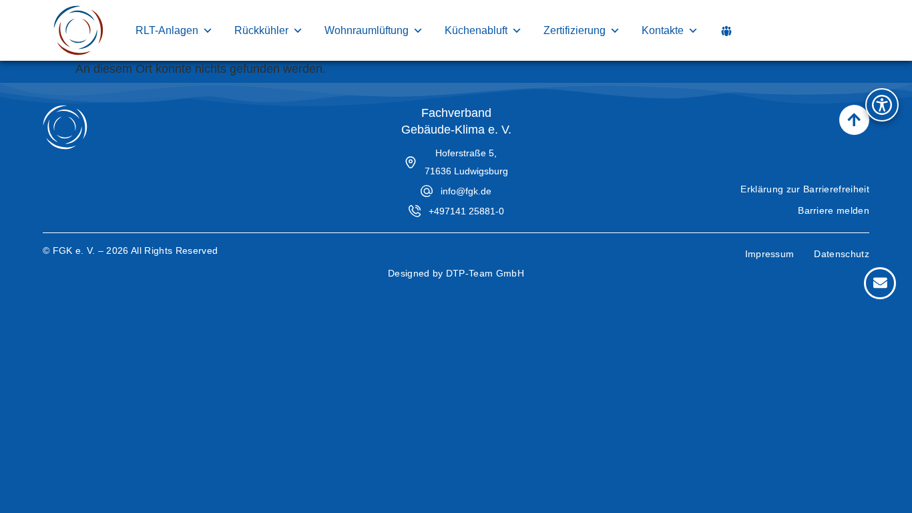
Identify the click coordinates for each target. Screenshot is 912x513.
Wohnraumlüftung (366, 30)
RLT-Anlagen (167, 30)
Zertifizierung (574, 30)
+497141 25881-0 (466, 211)
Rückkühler (261, 30)
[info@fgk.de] (427, 191)
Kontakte (663, 30)
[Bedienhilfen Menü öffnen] (882, 105)
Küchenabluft (476, 30)
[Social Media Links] (726, 30)
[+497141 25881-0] (415, 211)
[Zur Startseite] (78, 30)
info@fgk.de (466, 191)
